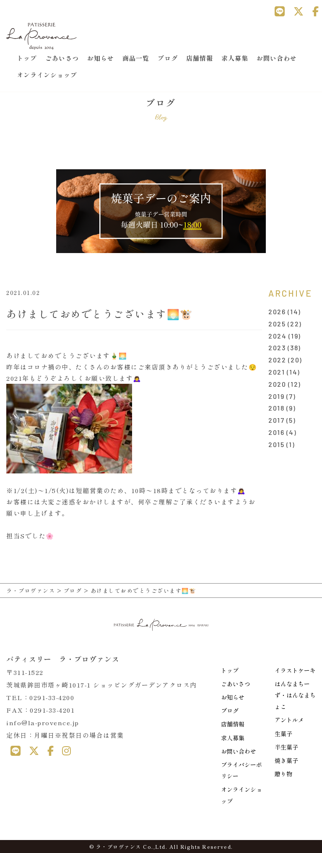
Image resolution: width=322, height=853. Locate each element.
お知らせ (100, 58)
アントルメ (289, 720)
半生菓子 (286, 747)
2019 (276, 396)
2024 (277, 336)
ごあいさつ (62, 58)
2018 (276, 408)
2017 (276, 420)
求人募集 (234, 58)
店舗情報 (199, 58)
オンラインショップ (47, 74)
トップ (27, 58)
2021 (276, 372)
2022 (277, 360)
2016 (276, 432)
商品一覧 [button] (135, 58)
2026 (277, 311)
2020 (277, 384)
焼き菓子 (286, 760)
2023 (277, 348)
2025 (277, 324)
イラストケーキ (295, 670)
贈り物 (283, 774)
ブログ (168, 58)
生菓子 (283, 733)
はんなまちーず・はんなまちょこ (295, 695)
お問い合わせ (277, 58)
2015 (276, 444)
